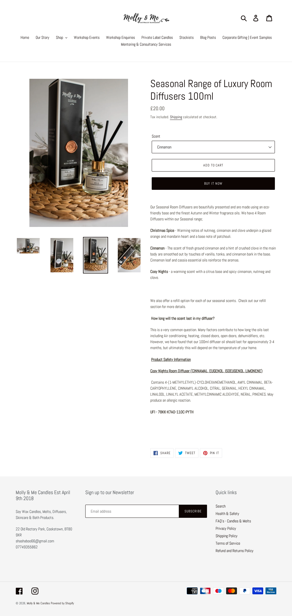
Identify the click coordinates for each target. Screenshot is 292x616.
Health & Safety (227, 513)
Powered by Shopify (62, 603)
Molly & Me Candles (38, 603)
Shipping (176, 116)
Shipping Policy (227, 535)
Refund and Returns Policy (235, 550)
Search (221, 506)
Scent (156, 136)
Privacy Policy (226, 528)
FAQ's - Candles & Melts (233, 521)
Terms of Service (228, 543)
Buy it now (213, 183)
